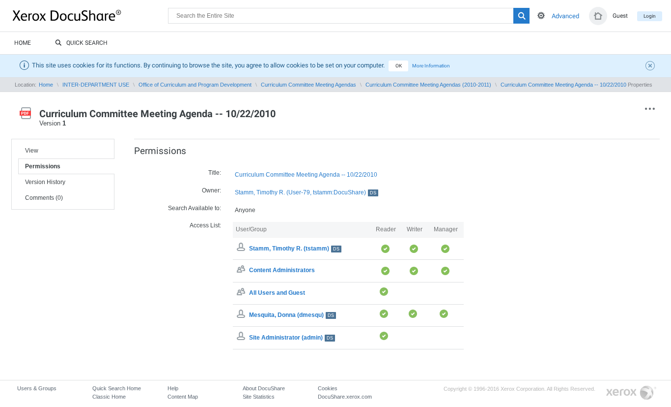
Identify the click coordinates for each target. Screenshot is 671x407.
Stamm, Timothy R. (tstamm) (294, 248)
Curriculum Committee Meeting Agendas (308, 85)
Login (649, 16)
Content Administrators (282, 270)
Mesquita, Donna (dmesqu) (291, 315)
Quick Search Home (116, 388)
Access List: (205, 225)
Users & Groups (36, 388)
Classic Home (109, 397)
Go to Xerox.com (631, 393)
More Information (431, 65)
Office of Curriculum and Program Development (195, 85)
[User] (242, 315)
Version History (45, 182)
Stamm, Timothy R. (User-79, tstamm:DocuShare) (305, 192)
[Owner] (242, 248)
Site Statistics (259, 397)
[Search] (521, 16)
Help (173, 388)
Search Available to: (194, 208)
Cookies (327, 388)
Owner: (211, 190)
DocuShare (90, 15)
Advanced (565, 16)
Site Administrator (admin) (291, 337)
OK (398, 65)
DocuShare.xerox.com (345, 397)
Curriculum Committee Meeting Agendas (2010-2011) (428, 85)
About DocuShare (264, 388)
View (31, 150)
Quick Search (87, 42)
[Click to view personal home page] (598, 16)
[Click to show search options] (541, 15)
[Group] (242, 270)
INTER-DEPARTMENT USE (95, 85)
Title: (214, 172)
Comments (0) (44, 197)
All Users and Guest (277, 292)
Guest (620, 15)
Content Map (183, 397)
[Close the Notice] (651, 67)
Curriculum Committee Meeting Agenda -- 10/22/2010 (563, 85)
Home (22, 42)
